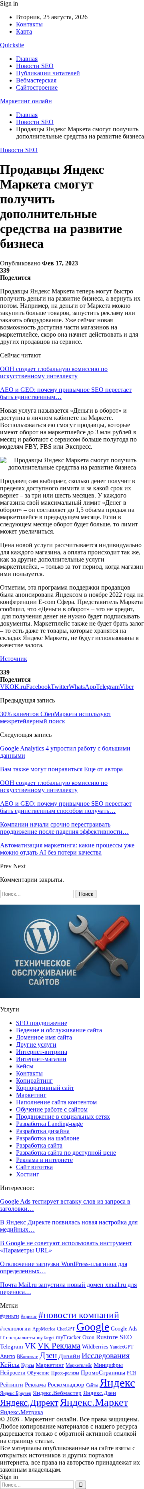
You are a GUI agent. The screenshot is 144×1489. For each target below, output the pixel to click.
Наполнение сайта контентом (56, 1102)
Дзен (48, 1355)
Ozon (88, 1337)
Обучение (38, 1373)
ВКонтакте (27, 1356)
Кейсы (25, 1066)
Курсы (27, 1365)
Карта (24, 31)
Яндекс (117, 1382)
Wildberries (95, 1347)
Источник (13, 658)
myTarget (45, 1338)
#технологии (15, 1329)
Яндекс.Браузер (15, 1393)
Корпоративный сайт (45, 1087)
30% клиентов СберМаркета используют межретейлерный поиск (55, 717)
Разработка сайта (39, 1145)
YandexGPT (121, 1347)
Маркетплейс (79, 1365)
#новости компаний (78, 1314)
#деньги (9, 1316)
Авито (7, 1356)
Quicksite (12, 45)
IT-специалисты (17, 1337)
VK (30, 1346)
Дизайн (69, 1356)
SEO (126, 1337)
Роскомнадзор (66, 1384)
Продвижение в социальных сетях (63, 1116)
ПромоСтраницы (103, 1372)
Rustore (107, 1337)
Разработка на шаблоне (47, 1138)
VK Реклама (59, 1345)
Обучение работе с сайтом (52, 1109)
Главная (27, 58)
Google (92, 1326)
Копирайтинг (34, 1080)
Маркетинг (31, 1095)
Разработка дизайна (43, 1131)
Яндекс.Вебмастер (57, 1393)
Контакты (29, 24)
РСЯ (131, 1373)
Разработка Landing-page (49, 1123)
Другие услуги (36, 1044)
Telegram (11, 1346)
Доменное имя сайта (44, 1037)
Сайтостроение (37, 87)
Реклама (35, 1384)
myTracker (68, 1337)
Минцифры (108, 1364)
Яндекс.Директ (29, 1403)
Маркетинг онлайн (26, 101)
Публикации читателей (48, 73)
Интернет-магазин (41, 1059)
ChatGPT (66, 1329)
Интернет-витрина (41, 1051)
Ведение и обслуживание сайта (59, 1030)
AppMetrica (43, 1329)
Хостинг (27, 1174)
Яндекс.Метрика (21, 1412)
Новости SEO (35, 65)
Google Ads (124, 1329)
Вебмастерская (36, 80)
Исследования (106, 1355)
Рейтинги (11, 1385)
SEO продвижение (41, 1022)
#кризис (29, 1316)
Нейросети (13, 1373)
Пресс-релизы (65, 1373)
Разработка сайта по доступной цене (66, 1152)
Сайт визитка (34, 1167)
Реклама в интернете (44, 1159)
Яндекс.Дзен (99, 1393)
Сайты (92, 1385)
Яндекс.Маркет (94, 1402)
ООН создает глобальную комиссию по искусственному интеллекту (54, 372)
